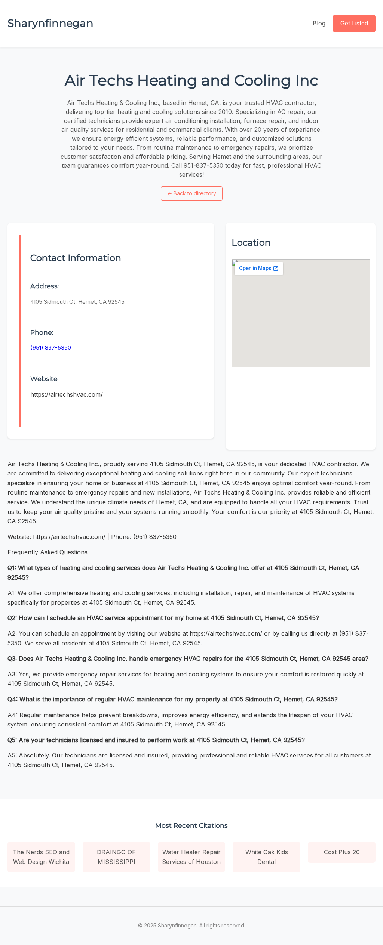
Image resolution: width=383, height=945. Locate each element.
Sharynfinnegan (50, 23)
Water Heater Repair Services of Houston (191, 856)
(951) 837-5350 (50, 347)
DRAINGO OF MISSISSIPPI (116, 856)
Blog (319, 23)
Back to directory (191, 193)
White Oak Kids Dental (266, 856)
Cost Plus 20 (342, 852)
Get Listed (354, 23)
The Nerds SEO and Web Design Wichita (41, 856)
